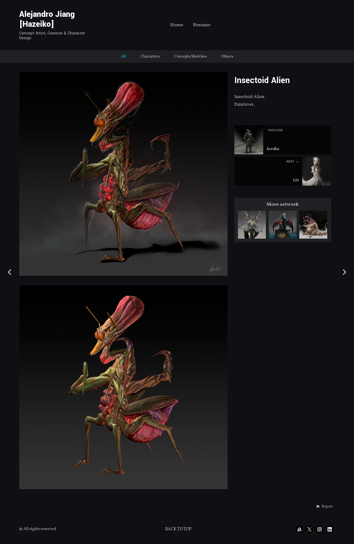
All (123, 56)
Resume (201, 25)
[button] (324, 507)
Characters (150, 56)
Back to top (178, 529)
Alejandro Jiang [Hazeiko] (47, 19)
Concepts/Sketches (190, 56)
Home (176, 25)
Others (227, 56)
